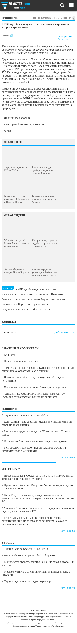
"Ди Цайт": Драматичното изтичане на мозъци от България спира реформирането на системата (33, 395)
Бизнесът (7, 299)
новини (20, 299)
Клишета (9, 354)
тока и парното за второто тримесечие (25, 294)
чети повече (68, 457)
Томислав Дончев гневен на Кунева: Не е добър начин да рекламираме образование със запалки (38, 369)
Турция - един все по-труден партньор (27, 581)
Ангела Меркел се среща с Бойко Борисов (29, 555)
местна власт (59, 299)
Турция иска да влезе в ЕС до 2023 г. (26, 415)
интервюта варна (38, 304)
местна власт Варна (14, 304)
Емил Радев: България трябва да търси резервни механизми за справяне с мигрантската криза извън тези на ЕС (38, 498)
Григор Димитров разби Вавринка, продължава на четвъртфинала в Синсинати (34, 449)
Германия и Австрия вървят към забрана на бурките (35, 441)
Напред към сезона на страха (21, 361)
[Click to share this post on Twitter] (11, 36)
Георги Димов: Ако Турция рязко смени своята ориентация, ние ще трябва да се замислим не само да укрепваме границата (34, 521)
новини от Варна (37, 299)
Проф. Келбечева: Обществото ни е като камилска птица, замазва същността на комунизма (38, 477)
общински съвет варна (15, 309)
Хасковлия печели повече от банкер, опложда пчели (36, 387)
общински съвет (42, 309)
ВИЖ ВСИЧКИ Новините (52, 18)
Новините (57, 294)
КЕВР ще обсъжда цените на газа (35, 289)
